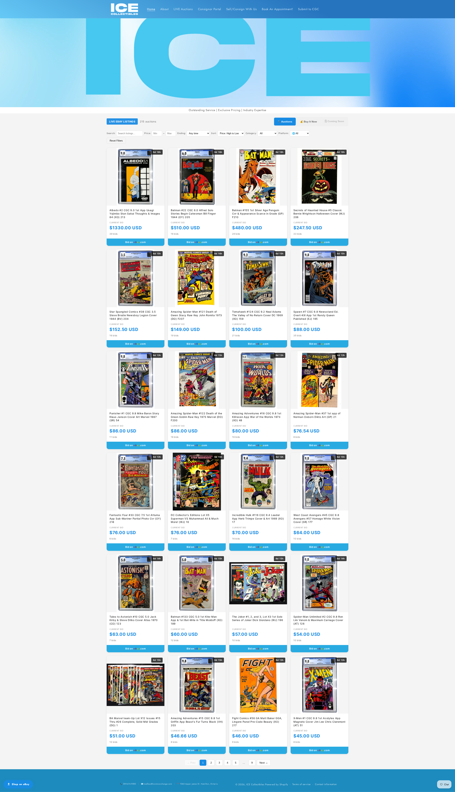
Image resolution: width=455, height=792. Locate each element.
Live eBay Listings (122, 121)
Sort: (214, 133)
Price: (147, 133)
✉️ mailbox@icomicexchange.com (156, 783)
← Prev (191, 762)
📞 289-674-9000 (128, 783)
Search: (111, 133)
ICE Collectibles (255, 784)
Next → (263, 762)
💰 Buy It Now (308, 121)
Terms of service (301, 784)
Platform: (284, 133)
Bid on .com (135, 242)
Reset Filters (116, 140)
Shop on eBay (20, 784)
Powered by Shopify (276, 784)
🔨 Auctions (285, 121)
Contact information (326, 784)
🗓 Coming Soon (334, 121)
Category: (251, 133)
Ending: (181, 133)
